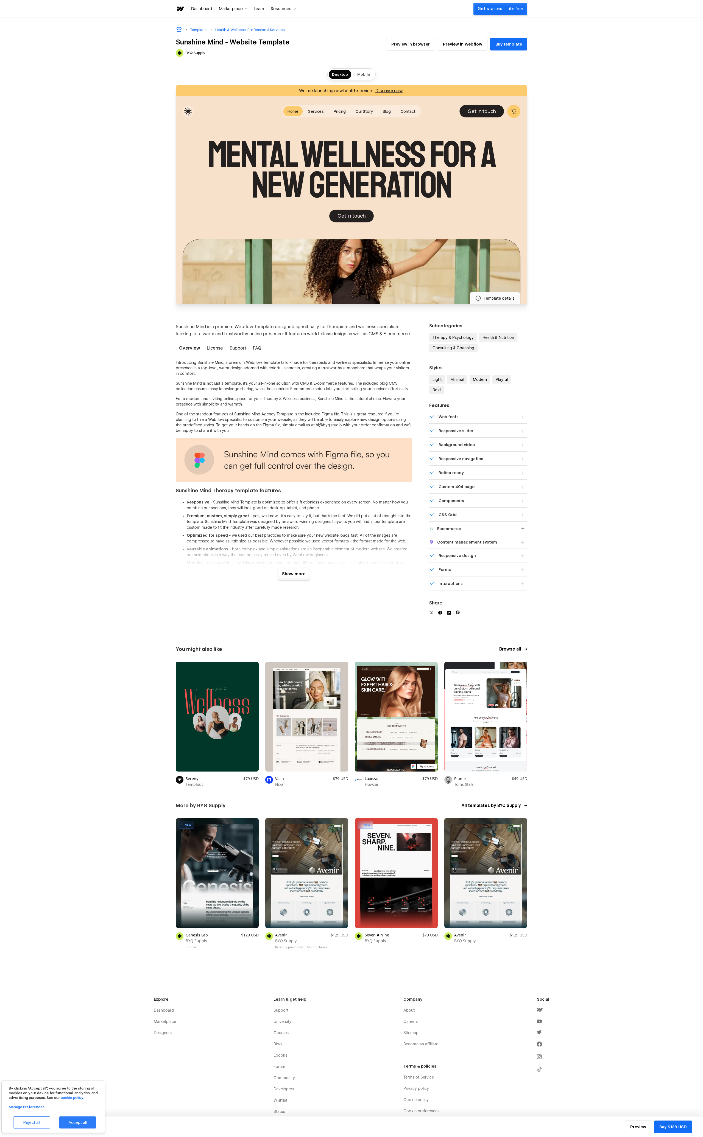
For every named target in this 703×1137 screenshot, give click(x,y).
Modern (480, 379)
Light (437, 379)
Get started (500, 8)
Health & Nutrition (498, 337)
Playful (502, 379)
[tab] (189, 348)
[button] (233, 9)
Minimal (457, 379)
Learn (259, 8)
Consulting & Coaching (453, 348)
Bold (437, 390)
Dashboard (201, 8)
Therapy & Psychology (453, 337)
